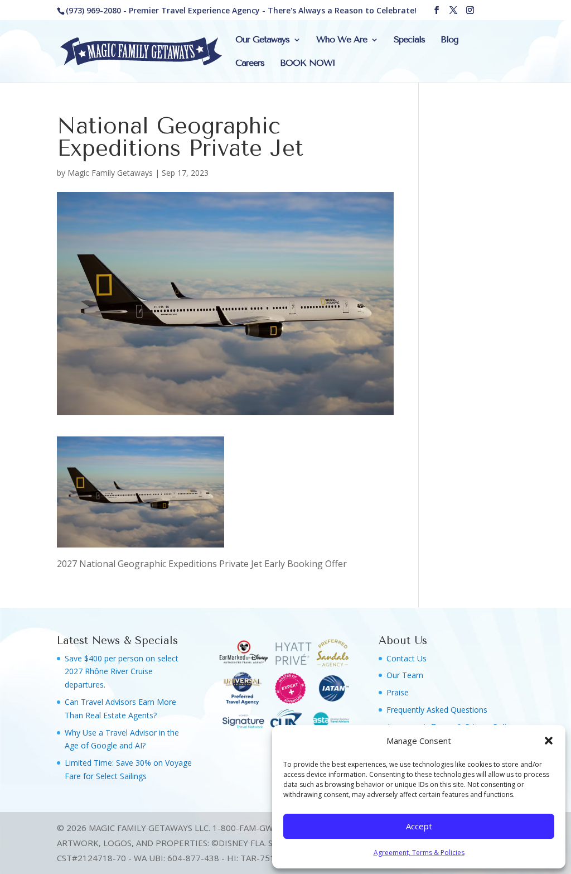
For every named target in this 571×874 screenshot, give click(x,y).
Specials (409, 40)
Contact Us (406, 658)
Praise (397, 692)
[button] (548, 740)
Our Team (404, 675)
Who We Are (341, 40)
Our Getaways (262, 40)
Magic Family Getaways (110, 172)
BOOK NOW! (307, 63)
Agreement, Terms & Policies (419, 852)
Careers (249, 63)
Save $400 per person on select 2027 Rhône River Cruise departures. (121, 671)
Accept (419, 826)
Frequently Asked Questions (436, 709)
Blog (449, 40)
